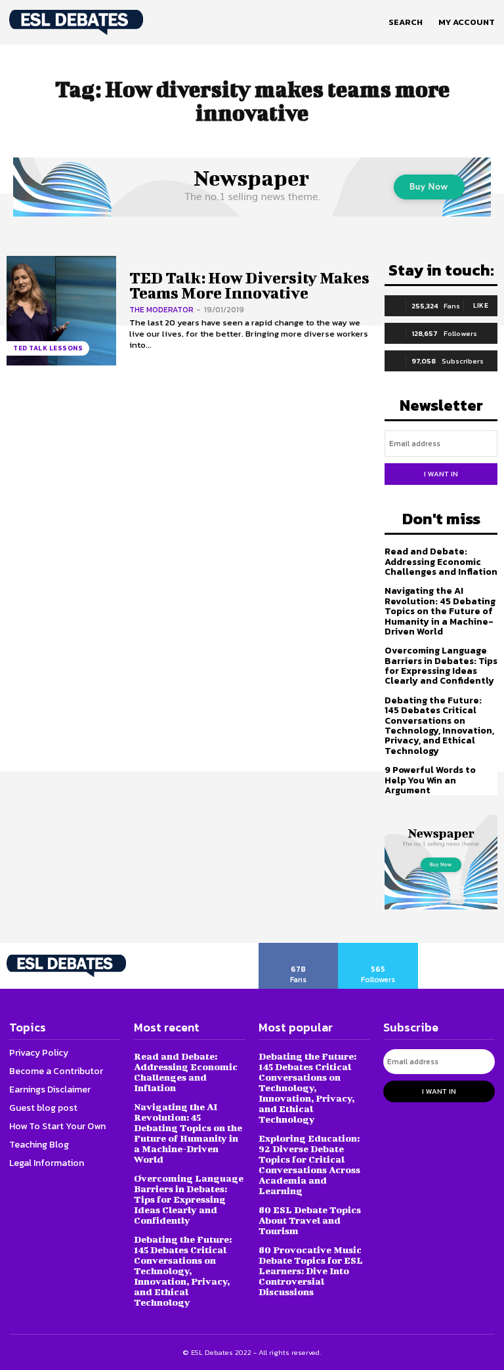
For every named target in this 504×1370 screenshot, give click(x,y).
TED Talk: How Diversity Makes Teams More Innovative (249, 285)
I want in (441, 473)
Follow (378, 947)
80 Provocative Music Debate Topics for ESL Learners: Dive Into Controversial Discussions (311, 1270)
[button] (405, 22)
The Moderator (161, 310)
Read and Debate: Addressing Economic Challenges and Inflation (441, 562)
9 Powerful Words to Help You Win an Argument (430, 780)
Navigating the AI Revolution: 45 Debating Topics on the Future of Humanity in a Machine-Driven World (440, 611)
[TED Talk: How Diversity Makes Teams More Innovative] (61, 310)
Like (480, 305)
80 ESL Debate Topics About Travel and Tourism (310, 1220)
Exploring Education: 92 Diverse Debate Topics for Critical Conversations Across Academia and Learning (309, 1164)
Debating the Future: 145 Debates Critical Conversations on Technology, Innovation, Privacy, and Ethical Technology (439, 726)
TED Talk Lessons (48, 348)
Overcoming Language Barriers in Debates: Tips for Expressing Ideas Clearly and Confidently (441, 666)
